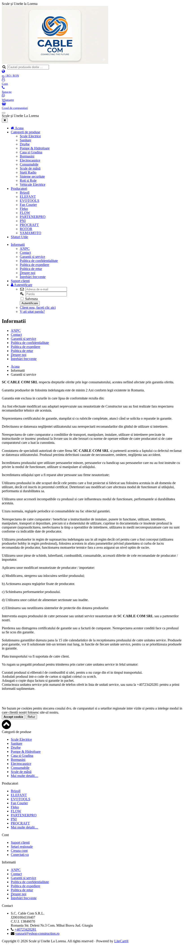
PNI (23, 221)
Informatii (18, 244)
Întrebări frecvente (33, 277)
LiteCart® (121, 941)
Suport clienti (20, 281)
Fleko (24, 209)
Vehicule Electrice (32, 184)
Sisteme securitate (32, 176)
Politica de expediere (34, 265)
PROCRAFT (29, 225)
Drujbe (25, 144)
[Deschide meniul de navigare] (3, 113)
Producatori (19, 188)
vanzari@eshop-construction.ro (37, 933)
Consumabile (29, 164)
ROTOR (26, 229)
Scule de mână (30, 168)
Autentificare (22, 285)
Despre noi (27, 273)
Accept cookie (13, 716)
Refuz (31, 716)
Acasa (15, 366)
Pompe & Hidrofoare (35, 148)
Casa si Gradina (31, 152)
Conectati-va (20, 855)
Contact (25, 253)
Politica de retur (31, 269)
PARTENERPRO (33, 217)
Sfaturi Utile (19, 237)
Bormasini (27, 156)
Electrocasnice (30, 160)
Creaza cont (19, 850)
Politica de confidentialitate (39, 261)
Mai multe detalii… (24, 776)
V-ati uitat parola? (32, 311)
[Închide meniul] (5, 120)
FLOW (25, 213)
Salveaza (31, 299)
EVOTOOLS (29, 201)
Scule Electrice (30, 136)
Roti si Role (28, 180)
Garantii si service (32, 257)
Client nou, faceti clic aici (38, 307)
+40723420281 (25, 929)
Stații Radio (28, 172)
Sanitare (25, 140)
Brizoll (24, 192)
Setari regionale (22, 846)
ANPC (25, 248)
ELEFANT (28, 196)
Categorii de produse (25, 132)
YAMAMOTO (30, 233)
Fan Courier (28, 205)
